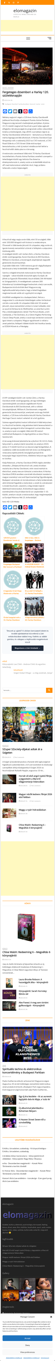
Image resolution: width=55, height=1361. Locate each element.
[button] (51, 1317)
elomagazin (25, 10)
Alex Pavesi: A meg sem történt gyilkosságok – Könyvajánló (33, 1004)
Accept (27, 1338)
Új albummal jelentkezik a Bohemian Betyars (31, 1109)
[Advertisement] (27, 204)
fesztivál (15, 104)
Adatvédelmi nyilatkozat (14, 1358)
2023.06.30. (8, 100)
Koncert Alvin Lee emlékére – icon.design (19, 1178)
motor (38, 104)
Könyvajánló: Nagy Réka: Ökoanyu (27, 1159)
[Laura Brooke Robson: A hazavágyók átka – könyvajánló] (9, 983)
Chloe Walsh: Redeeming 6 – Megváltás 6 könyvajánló (32, 826)
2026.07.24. (24, 831)
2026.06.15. (24, 986)
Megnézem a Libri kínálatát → (27, 648)
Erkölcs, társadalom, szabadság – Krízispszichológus (24, 1148)
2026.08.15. (7, 757)
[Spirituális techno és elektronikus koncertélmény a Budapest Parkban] (27, 1044)
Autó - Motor (8, 88)
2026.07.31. (24, 801)
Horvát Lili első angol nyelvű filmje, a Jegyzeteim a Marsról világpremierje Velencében (35, 779)
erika (4, 1163)
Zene (4, 1065)
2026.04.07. (24, 1126)
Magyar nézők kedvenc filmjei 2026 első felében (21, 1257)
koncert (32, 104)
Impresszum (45, 1358)
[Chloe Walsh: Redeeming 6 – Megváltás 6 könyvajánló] (9, 828)
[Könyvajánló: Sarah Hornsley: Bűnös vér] (9, 994)
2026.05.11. (24, 1115)
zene (42, 104)
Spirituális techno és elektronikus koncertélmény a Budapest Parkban (23, 1070)
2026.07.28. (24, 813)
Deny (27, 1345)
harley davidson (23, 104)
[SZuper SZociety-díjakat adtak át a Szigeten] (27, 724)
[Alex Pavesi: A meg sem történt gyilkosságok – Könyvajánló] (9, 1006)
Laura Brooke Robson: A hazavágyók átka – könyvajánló (33, 981)
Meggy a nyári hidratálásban (32, 809)
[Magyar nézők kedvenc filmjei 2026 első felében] (9, 797)
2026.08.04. (24, 785)
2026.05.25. (24, 1103)
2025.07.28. (24, 1009)
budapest (8, 104)
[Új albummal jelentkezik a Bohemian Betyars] (9, 1111)
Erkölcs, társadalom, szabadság (15, 1151)
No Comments (19, 757)
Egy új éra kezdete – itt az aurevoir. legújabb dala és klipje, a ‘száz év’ (35, 1098)
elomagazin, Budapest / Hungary (17, 1313)
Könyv (4, 948)
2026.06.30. (7, 1076)
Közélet (5, 745)
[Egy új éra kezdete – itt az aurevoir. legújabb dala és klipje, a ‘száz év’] (9, 1100)
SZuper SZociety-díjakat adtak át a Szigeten (19, 1246)
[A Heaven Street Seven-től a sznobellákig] (9, 1123)
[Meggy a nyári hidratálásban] (9, 813)
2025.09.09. (24, 998)
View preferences (27, 1352)
